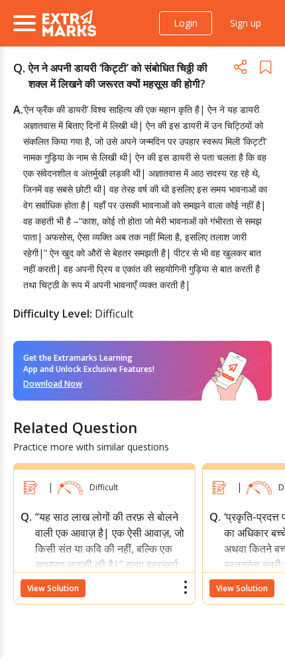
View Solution (53, 588)
